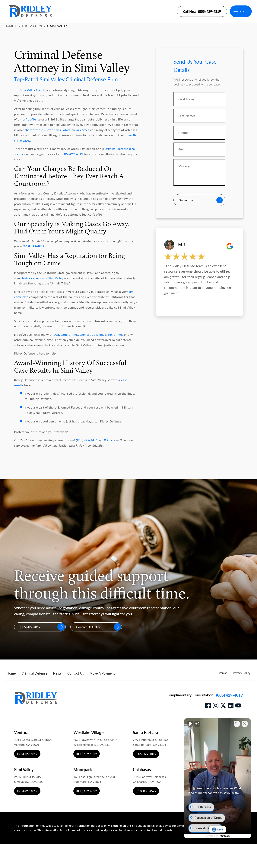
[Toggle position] (237, 724)
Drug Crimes (69, 334)
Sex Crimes (115, 334)
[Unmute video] (190, 724)
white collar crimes (76, 130)
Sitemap (222, 673)
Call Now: (202, 11)
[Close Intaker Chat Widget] (245, 724)
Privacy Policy (241, 673)
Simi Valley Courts (32, 90)
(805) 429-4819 (72, 154)
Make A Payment (102, 673)
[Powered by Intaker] (225, 836)
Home (9, 26)
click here (109, 440)
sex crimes (53, 130)
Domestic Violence (93, 334)
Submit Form (187, 200)
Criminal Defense (34, 673)
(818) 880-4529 (146, 791)
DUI (56, 334)
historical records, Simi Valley (42, 278)
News (57, 673)
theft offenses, (35, 130)
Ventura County (32, 26)
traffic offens (29, 119)
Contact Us (75, 673)
